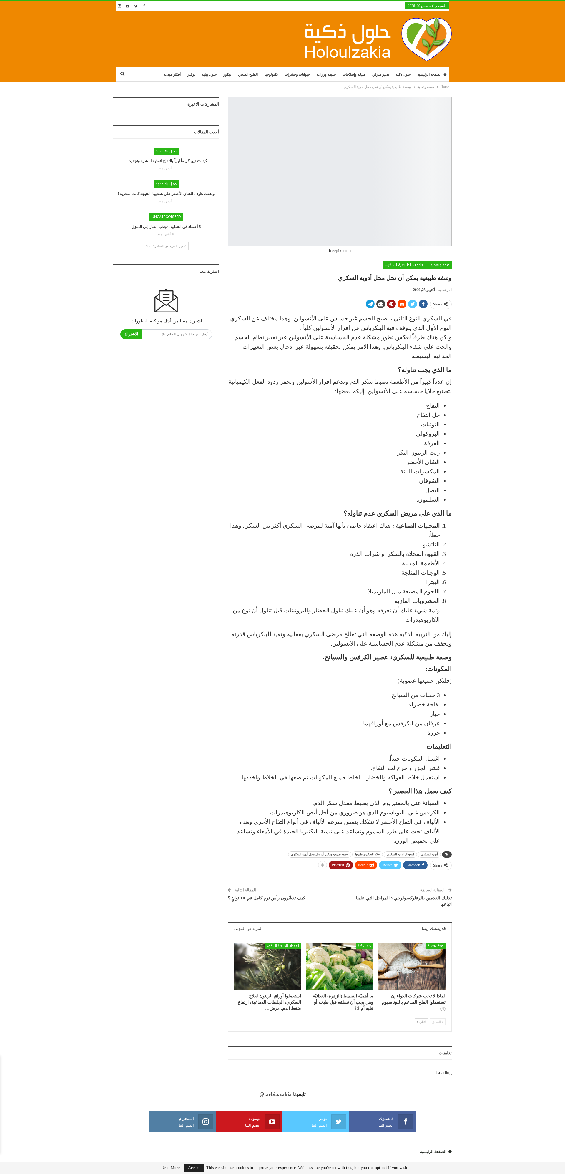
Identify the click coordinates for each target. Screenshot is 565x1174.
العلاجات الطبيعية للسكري (405, 265)
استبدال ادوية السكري (400, 854)
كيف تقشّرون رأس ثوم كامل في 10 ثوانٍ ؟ (266, 898)
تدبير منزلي (380, 74)
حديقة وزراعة (326, 74)
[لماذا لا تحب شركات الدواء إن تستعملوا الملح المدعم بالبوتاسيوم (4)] (412, 966)
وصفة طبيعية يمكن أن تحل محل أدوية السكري (319, 854)
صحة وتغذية (440, 265)
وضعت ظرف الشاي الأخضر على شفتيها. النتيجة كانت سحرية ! (166, 194)
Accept (194, 1167)
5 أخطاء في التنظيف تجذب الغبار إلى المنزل (166, 227)
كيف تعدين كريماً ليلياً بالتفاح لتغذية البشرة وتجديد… (166, 161)
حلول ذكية (403, 74)
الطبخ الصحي (248, 74)
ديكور (227, 74)
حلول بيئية (209, 74)
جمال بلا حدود (166, 151)
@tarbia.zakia (275, 1094)
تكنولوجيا (271, 74)
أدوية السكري (429, 854)
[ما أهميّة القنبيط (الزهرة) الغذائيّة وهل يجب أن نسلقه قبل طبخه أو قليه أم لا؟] (339, 966)
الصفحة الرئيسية (429, 74)
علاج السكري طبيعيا (367, 854)
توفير (191, 74)
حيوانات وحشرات (297, 74)
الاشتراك (131, 334)
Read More (170, 1168)
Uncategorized (166, 217)
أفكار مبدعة (172, 74)
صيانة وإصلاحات (354, 74)
